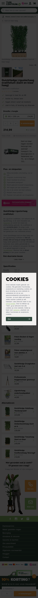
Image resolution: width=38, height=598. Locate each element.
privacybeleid (10, 304)
